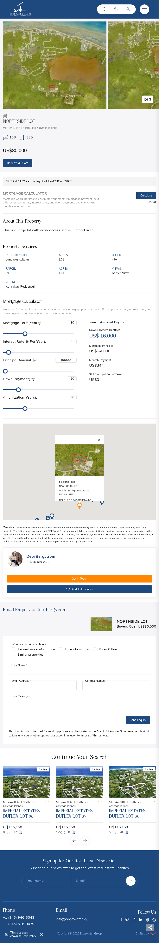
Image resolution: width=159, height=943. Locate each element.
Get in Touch (79, 578)
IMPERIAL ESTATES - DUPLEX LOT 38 (128, 813)
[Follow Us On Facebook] (121, 919)
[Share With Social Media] (150, 927)
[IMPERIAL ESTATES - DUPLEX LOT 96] (26, 782)
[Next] (152, 65)
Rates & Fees (108, 649)
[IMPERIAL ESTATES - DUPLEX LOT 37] (79, 782)
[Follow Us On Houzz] (147, 920)
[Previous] (10, 65)
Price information (77, 649)
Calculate (146, 195)
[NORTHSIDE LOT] (54, 65)
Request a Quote (17, 163)
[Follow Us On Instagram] (134, 920)
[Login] (128, 9)
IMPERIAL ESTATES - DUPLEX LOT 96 (22, 813)
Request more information (36, 649)
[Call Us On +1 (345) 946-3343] (116, 9)
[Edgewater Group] (20, 15)
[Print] (5, 116)
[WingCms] (153, 933)
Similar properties (30, 654)
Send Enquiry (138, 720)
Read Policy (29, 936)
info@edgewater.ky (71, 919)
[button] (105, 9)
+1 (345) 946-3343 (18, 918)
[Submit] (131, 881)
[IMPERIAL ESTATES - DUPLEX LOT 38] (132, 782)
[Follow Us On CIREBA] (154, 920)
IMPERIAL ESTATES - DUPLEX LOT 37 (75, 813)
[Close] (99, 439)
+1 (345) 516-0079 (37, 562)
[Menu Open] (144, 9)
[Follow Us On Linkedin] (141, 920)
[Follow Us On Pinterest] (127, 920)
